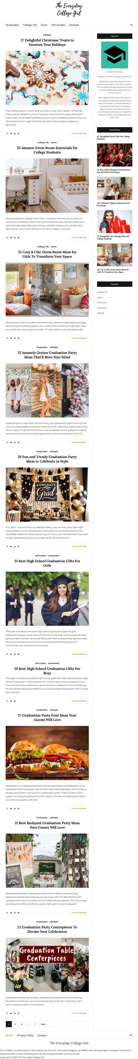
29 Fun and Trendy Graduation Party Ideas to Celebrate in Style (47, 459)
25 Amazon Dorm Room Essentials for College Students (47, 150)
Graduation (12, 25)
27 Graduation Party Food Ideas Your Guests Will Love (47, 717)
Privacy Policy (25, 1035)
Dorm (44, 25)
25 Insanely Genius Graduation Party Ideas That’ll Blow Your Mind (47, 354)
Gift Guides (58, 25)
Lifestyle (74, 25)
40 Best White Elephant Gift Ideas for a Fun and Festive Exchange (114, 171)
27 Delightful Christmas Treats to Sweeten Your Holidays (47, 42)
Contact (42, 1035)
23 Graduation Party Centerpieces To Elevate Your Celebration (47, 929)
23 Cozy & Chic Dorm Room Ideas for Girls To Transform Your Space (47, 254)
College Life (30, 25)
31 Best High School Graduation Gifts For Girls (47, 563)
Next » (43, 1024)
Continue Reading (79, 133)
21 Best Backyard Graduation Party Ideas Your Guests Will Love (47, 825)
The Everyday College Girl (69, 1043)
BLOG (9, 1035)
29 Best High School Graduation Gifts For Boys (47, 670)
